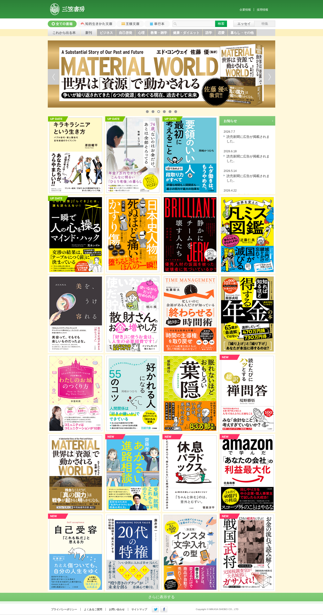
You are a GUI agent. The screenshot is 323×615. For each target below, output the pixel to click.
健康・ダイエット (186, 33)
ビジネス (106, 33)
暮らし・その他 (242, 33)
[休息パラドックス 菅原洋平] (190, 473)
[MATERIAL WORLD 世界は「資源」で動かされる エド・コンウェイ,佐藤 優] (76, 473)
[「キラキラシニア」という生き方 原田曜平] (76, 155)
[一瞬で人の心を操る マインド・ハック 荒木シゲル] (76, 235)
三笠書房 (67, 9)
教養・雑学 (159, 33)
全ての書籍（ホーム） (62, 24)
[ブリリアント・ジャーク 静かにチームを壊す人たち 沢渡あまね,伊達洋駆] (190, 235)
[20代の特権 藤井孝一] (133, 552)
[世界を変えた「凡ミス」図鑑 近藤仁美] (247, 235)
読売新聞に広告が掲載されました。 (248, 139)
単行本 (157, 24)
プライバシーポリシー (64, 609)
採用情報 (262, 9)
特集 (265, 24)
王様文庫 (130, 24)
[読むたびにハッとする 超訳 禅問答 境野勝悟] (247, 393)
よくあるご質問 (93, 609)
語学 (208, 33)
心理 (141, 33)
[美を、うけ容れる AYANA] (76, 314)
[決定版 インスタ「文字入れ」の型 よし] (190, 552)
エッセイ (244, 24)
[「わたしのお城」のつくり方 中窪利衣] (76, 393)
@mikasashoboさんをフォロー (155, 609)
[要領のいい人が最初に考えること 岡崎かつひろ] (190, 155)
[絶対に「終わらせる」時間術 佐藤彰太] (190, 314)
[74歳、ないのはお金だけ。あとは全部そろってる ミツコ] (133, 155)
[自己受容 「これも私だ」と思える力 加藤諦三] (76, 552)
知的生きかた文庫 (96, 24)
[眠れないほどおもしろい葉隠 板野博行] (190, 393)
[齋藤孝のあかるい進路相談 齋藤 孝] (133, 473)
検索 (221, 24)
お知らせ (230, 121)
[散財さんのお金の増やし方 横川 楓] (133, 314)
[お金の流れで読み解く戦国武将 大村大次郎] (247, 552)
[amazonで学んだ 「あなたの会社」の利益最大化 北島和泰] (247, 473)
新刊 (88, 33)
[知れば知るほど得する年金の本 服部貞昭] (247, 314)
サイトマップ (139, 609)
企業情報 (245, 9)
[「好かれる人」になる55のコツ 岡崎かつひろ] (133, 393)
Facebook (163, 609)
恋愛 (221, 33)
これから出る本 (64, 33)
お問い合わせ (117, 609)
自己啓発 (125, 33)
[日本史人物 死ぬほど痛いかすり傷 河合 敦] (133, 235)
